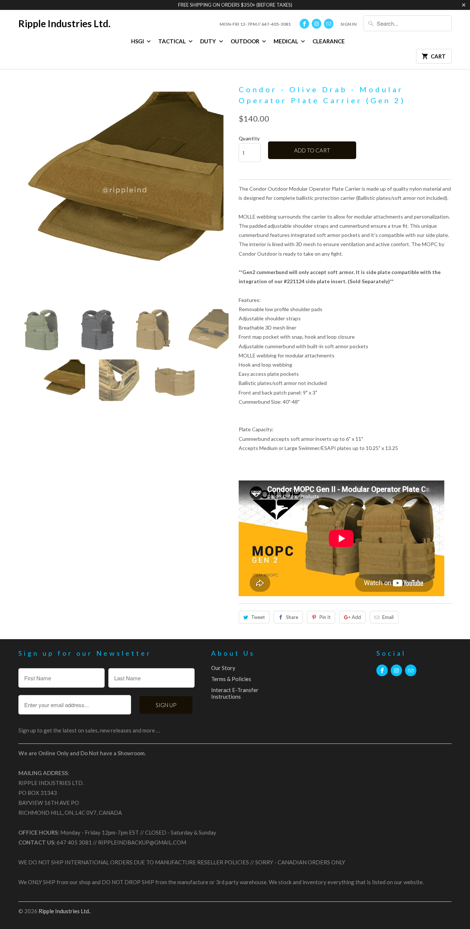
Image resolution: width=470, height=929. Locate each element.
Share (292, 617)
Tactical (172, 41)
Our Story (223, 668)
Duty (208, 41)
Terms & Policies (231, 679)
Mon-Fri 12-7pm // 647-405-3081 (255, 24)
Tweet (258, 617)
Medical (286, 41)
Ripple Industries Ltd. (64, 23)
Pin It (324, 617)
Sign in (348, 24)
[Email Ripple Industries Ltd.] (328, 24)
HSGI (138, 41)
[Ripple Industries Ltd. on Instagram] (316, 24)
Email (388, 617)
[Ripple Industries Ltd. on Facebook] (304, 24)
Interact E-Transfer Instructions (234, 693)
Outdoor (245, 41)
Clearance (328, 41)
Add (356, 617)
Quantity (249, 138)
